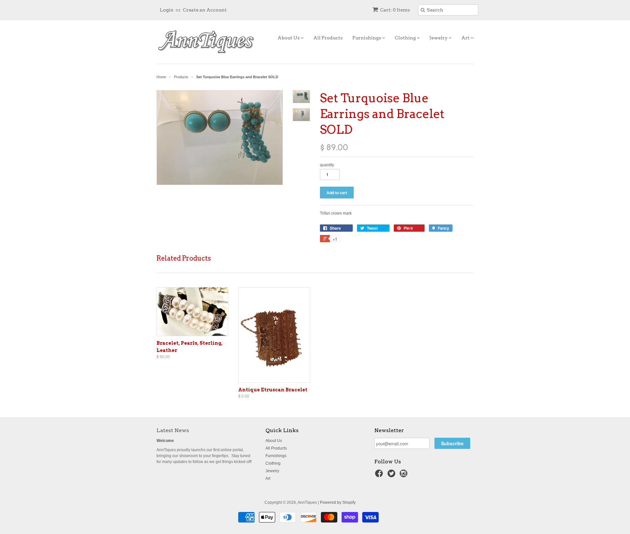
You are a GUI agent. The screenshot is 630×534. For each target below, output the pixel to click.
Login (167, 9)
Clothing (406, 37)
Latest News (173, 430)
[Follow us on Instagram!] (405, 475)
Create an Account (205, 9)
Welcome (165, 440)
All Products (328, 37)
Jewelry (439, 37)
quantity (327, 165)
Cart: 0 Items (395, 9)
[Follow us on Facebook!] (380, 475)
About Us (289, 37)
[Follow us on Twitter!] (392, 475)
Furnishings (367, 37)
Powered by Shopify (338, 502)
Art (466, 37)
